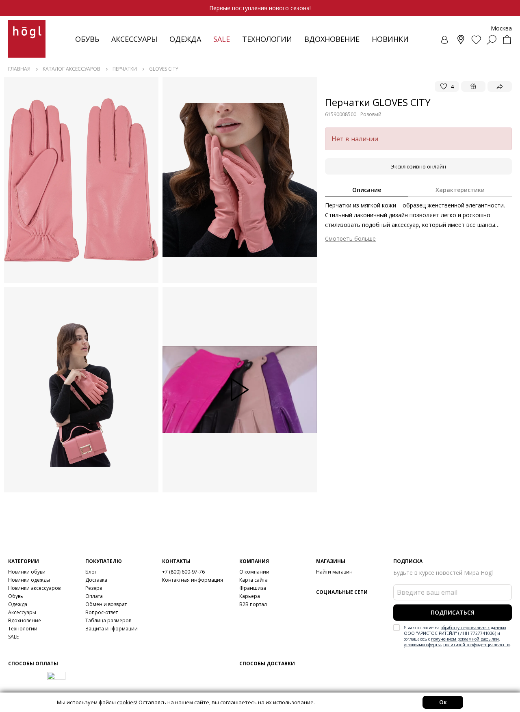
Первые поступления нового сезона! (260, 8)
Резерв (93, 588)
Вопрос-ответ (101, 612)
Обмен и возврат (106, 604)
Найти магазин (334, 571)
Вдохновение (332, 39)
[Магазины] (461, 40)
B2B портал (253, 604)
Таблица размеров (108, 620)
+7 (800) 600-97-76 (183, 571)
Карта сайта (253, 579)
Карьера (249, 596)
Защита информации (111, 628)
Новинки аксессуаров (34, 588)
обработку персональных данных (473, 627)
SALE (13, 636)
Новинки (390, 39)
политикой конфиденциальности (476, 644)
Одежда (185, 39)
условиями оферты (422, 644)
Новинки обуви (27, 571)
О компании (254, 571)
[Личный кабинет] (445, 40)
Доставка (96, 579)
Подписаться (452, 612)
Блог (91, 571)
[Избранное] (476, 40)
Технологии (22, 628)
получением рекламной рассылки (465, 639)
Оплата (94, 596)
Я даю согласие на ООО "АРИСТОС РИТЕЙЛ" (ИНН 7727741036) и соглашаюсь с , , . (457, 636)
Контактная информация (192, 579)
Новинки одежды (29, 579)
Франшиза (252, 588)
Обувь (87, 39)
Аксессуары (134, 39)
